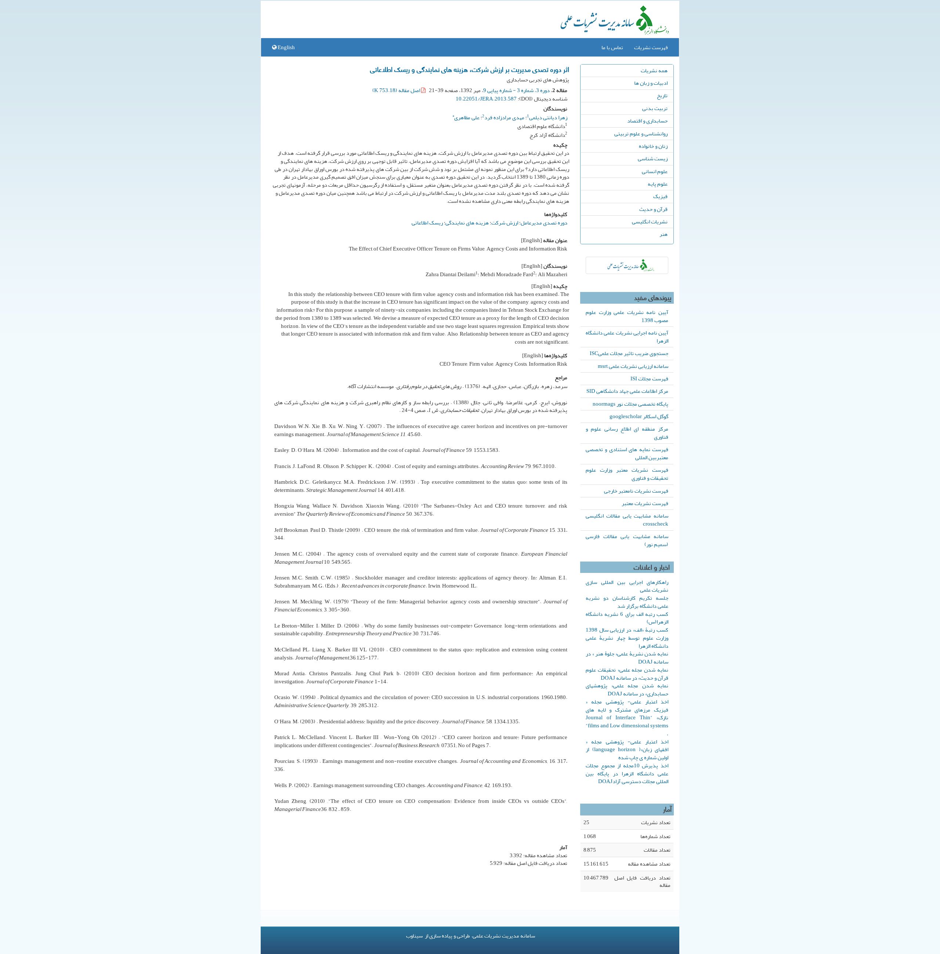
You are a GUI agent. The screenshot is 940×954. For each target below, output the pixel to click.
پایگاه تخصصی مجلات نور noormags (630, 404)
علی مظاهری (466, 116)
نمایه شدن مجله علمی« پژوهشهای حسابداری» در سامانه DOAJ (627, 689)
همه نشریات (654, 70)
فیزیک (660, 196)
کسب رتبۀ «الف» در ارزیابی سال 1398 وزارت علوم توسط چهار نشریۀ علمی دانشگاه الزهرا (627, 638)
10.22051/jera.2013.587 (486, 99)
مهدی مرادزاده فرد (504, 117)
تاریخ (662, 95)
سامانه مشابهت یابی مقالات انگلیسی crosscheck (627, 520)
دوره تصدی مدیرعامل (544, 223)
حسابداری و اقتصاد (647, 121)
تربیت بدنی (655, 108)
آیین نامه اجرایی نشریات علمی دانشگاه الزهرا (627, 337)
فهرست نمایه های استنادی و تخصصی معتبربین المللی (627, 453)
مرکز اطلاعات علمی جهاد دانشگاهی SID (627, 391)
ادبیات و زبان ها (651, 83)
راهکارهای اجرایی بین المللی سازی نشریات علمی (627, 586)
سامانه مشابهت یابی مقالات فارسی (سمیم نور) (627, 540)
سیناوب (414, 936)
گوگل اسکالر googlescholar (639, 416)
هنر (663, 234)
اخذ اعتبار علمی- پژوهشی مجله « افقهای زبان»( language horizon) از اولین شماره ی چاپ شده (627, 749)
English (285, 47)
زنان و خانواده (653, 146)
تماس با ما (612, 47)
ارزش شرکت (504, 223)
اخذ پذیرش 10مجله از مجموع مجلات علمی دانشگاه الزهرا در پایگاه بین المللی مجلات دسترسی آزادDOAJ (627, 773)
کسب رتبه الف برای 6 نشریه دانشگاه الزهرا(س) (627, 618)
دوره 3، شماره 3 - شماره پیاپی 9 (516, 90)
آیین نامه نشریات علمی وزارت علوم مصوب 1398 (627, 316)
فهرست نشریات (651, 47)
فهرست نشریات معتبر (645, 503)
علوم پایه (658, 184)
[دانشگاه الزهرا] (627, 265)
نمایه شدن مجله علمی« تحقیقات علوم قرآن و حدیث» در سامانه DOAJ (627, 674)
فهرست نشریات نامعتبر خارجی (636, 491)
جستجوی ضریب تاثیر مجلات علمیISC (629, 353)
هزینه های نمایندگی (467, 223)
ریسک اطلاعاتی (427, 223)
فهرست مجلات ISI (649, 378)
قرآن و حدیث (653, 209)
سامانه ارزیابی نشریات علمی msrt (633, 366)
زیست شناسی (653, 158)
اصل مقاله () (396, 90)
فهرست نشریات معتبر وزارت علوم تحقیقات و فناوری (627, 474)
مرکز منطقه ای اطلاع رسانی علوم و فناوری (627, 433)
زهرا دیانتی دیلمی (548, 117)
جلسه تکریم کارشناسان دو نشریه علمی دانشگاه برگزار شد (627, 602)
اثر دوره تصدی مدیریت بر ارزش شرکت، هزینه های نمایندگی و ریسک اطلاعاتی (469, 69)
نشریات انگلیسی (650, 221)
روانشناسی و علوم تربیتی (641, 133)
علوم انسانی (655, 171)
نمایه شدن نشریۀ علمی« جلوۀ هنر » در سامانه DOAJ (627, 657)
